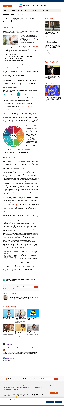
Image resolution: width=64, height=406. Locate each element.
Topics (13, 10)
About (51, 385)
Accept (59, 401)
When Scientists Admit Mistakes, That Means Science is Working (51, 42)
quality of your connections (26, 198)
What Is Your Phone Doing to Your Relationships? (8, 332)
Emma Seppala (6, 334)
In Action (20, 0)
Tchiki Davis (6, 319)
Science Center (11, 0)
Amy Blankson (6, 25)
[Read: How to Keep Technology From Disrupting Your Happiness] (33, 312)
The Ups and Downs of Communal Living (52, 50)
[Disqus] (21, 355)
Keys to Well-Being (44, 10)
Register (59, 5)
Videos (26, 10)
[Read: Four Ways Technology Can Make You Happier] (8, 312)
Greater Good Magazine (32, 5)
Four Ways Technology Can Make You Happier (8, 318)
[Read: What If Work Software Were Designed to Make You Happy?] (20, 312)
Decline (50, 401)
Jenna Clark (31, 334)
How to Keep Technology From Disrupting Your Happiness (33, 318)
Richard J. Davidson (20, 335)
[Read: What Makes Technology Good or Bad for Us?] (33, 327)
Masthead (52, 388)
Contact (52, 390)
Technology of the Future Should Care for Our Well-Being (20, 332)
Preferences (42, 401)
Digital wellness (16, 49)
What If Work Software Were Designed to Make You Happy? (20, 318)
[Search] (59, 10)
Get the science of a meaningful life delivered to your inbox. (11, 287)
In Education (26, 0)
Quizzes (20, 10)
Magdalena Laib (19, 320)
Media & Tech (8, 14)
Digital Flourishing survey (24, 149)
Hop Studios (19, 397)
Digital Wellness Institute (15, 299)
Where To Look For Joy (51, 83)
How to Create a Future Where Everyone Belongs (52, 62)
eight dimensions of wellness (16, 114)
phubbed (27, 185)
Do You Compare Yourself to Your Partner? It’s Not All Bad (52, 33)
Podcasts (34, 10)
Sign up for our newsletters (56, 0)
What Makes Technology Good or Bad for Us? (32, 332)
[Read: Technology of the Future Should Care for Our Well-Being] (20, 327)
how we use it (14, 204)
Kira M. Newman (32, 320)
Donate (7, 6)
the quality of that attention (28, 106)
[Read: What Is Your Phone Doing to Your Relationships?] (8, 327)
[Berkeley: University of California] (7, 395)
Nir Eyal (12, 121)
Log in (56, 5)
